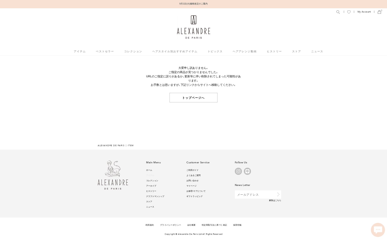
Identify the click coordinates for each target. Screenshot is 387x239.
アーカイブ (151, 185)
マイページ (191, 185)
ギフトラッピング (194, 196)
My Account (364, 11)
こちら (278, 200)
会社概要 (191, 224)
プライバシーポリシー (170, 224)
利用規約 (150, 224)
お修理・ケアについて (196, 190)
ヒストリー (274, 51)
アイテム (150, 175)
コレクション (152, 180)
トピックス (215, 51)
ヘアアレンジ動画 (245, 51)
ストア (296, 51)
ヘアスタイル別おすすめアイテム (175, 51)
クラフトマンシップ (155, 196)
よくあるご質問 (193, 175)
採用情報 (237, 224)
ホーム (149, 169)
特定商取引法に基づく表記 (214, 224)
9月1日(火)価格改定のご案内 (193, 3)
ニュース (317, 51)
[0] (379, 11)
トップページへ (193, 97)
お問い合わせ (192, 180)
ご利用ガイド (192, 169)
